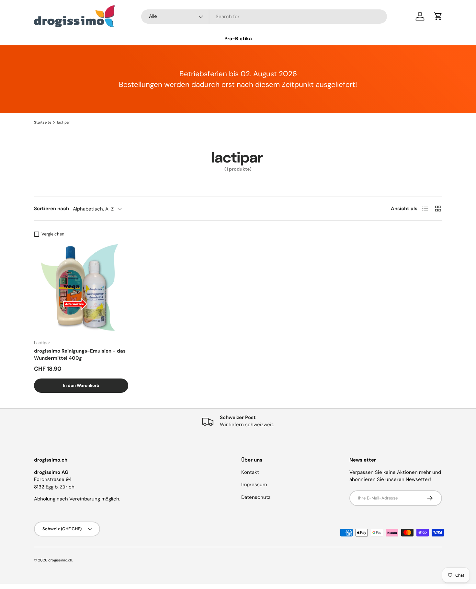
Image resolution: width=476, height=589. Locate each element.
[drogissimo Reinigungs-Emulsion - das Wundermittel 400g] (81, 287)
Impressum (254, 484)
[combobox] (264, 16)
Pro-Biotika (238, 38)
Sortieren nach (51, 208)
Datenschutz (255, 497)
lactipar (63, 122)
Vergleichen (52, 234)
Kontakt (250, 472)
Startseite (42, 122)
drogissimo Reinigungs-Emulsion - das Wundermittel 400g (80, 355)
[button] (438, 16)
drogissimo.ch (60, 560)
